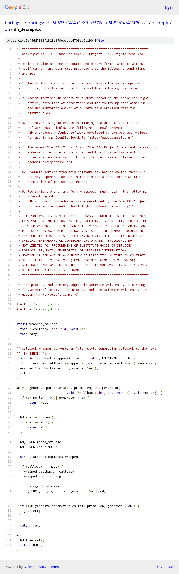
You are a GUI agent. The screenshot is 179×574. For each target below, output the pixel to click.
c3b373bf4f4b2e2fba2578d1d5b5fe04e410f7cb (96, 22)
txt (159, 566)
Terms (54, 566)
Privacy (40, 566)
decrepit (160, 22)
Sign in (169, 7)
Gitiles (28, 566)
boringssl (14, 22)
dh (7, 29)
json (170, 566)
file (100, 41)
